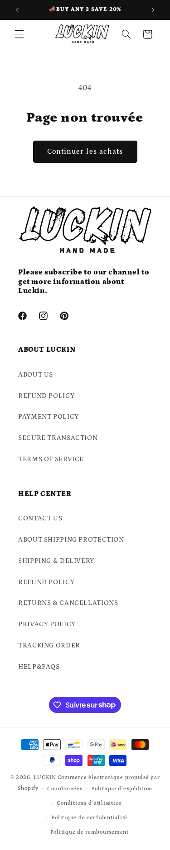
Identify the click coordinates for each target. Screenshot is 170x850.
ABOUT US (35, 374)
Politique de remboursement (89, 832)
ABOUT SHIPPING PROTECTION (71, 539)
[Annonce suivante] (153, 10)
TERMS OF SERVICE (51, 459)
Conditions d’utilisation (89, 803)
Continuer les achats (85, 151)
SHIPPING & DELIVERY (56, 561)
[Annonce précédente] (17, 10)
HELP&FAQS (39, 667)
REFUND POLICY (46, 396)
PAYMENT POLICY (48, 416)
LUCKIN (45, 777)
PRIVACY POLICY (47, 624)
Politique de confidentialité (89, 818)
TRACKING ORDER (49, 645)
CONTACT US (40, 518)
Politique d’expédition (121, 789)
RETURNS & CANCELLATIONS (68, 603)
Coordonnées (64, 789)
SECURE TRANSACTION (57, 438)
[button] (19, 34)
